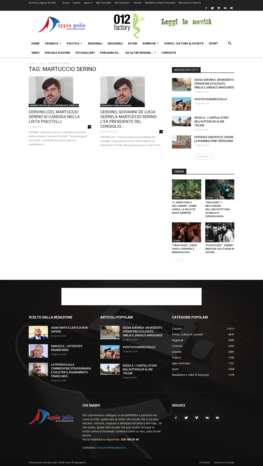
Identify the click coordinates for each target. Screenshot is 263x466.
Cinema (176, 197)
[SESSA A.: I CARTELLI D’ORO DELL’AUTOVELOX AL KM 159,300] (181, 121)
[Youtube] (231, 8)
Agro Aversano (103, 2)
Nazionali (115, 43)
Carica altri (202, 156)
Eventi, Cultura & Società (184, 43)
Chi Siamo (204, 462)
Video (35, 52)
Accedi (66, 2)
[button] (229, 44)
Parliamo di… (110, 52)
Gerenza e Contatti (224, 462)
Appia (87, 2)
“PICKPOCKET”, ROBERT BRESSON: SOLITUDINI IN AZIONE (219, 249)
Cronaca (51, 43)
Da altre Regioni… (139, 52)
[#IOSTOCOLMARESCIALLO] (181, 104)
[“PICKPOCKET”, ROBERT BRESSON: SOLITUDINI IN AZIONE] (220, 232)
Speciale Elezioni (57, 52)
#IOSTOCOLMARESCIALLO (210, 99)
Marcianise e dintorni (190, 2)
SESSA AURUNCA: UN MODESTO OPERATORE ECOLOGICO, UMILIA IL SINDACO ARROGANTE (214, 83)
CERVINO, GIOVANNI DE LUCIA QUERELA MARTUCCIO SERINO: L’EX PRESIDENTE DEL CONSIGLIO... (128, 119)
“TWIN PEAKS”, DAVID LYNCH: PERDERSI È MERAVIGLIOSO (184, 249)
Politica (73, 43)
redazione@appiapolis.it (111, 447)
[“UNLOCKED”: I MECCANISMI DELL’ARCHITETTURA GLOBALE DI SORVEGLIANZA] (220, 189)
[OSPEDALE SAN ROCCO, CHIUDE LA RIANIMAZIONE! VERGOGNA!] (181, 142)
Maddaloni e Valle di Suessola (160, 2)
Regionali (95, 43)
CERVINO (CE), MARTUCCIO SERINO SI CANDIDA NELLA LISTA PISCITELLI (54, 117)
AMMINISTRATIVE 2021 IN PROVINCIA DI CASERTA (54, 105)
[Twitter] (212, 8)
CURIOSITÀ (169, 52)
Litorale (137, 2)
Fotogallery (85, 52)
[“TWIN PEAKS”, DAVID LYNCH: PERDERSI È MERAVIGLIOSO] (186, 232)
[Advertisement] (131, 296)
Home (35, 43)
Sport (213, 43)
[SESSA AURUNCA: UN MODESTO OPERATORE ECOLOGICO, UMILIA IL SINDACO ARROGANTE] (181, 84)
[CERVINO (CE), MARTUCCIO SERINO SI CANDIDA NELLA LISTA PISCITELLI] (60, 91)
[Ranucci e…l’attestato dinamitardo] (38, 351)
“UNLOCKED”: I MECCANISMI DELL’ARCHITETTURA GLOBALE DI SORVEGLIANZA (217, 209)
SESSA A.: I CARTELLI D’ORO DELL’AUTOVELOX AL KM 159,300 (211, 121)
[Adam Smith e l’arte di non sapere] (38, 332)
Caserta (76, 2)
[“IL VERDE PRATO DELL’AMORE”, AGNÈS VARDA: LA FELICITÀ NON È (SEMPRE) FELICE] (186, 189)
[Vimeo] (219, 8)
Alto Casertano (122, 2)
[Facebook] (206, 8)
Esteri (132, 43)
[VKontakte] (225, 8)
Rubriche (149, 43)
